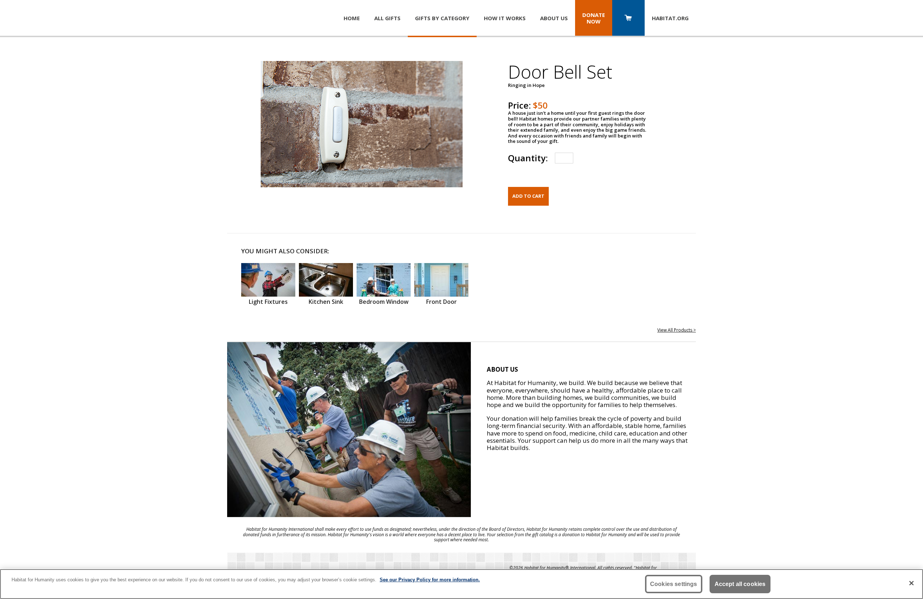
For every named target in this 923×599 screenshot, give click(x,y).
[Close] (911, 583)
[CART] (628, 18)
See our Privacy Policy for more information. (430, 579)
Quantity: (528, 158)
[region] (461, 584)
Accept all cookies (740, 584)
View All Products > (676, 330)
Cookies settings (673, 584)
